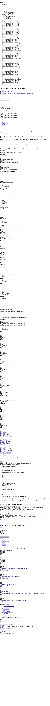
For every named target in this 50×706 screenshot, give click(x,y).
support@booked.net (9, 628)
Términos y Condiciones (17, 626)
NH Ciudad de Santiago (4, 447)
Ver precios (2, 189)
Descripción (4, 122)
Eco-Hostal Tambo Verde (4, 525)
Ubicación (4, 126)
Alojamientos (6, 613)
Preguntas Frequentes (10, 626)
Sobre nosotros (2, 626)
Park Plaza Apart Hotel (3, 454)
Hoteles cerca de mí (31, 626)
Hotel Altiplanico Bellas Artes (5, 442)
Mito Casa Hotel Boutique (4, 438)
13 (6, 631)
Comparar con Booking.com (5, 108)
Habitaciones (4, 124)
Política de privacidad (24, 626)
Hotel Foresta (2, 444)
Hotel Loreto (2, 523)
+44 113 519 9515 (3, 628)
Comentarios (4, 545)
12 (5, 631)
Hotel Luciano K (3, 433)
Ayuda (6, 626)
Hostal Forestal (2, 435)
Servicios (3, 125)
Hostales (5, 610)
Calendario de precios (5, 123)
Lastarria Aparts (2, 451)
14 (7, 631)
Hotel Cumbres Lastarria (4, 440)
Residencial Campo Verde (4, 528)
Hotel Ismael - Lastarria (4, 437)
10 (4, 631)
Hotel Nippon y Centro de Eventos (5, 453)
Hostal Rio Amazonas (3, 449)
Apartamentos (6, 609)
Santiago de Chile (9, 606)
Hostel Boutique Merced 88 (4, 431)
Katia (1, 527)
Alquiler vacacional (7, 611)
